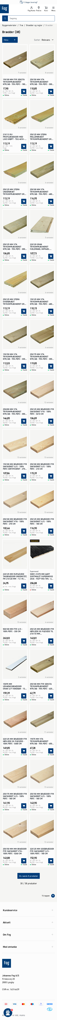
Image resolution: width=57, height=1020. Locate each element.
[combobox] (31, 18)
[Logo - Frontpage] (14, 8)
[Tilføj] (23, 91)
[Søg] (5, 18)
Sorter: (37, 39)
